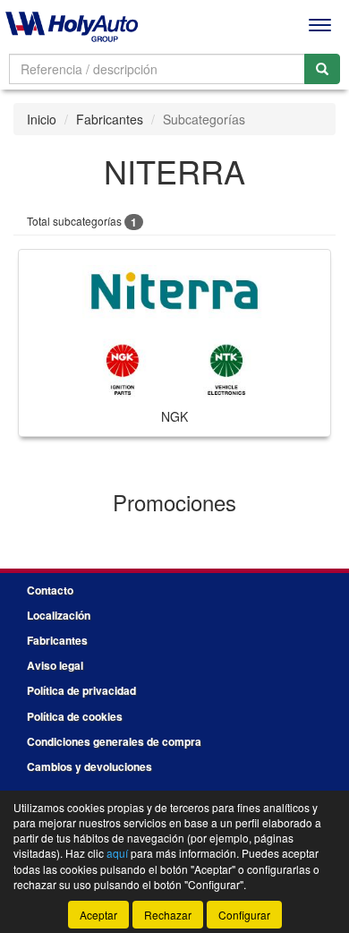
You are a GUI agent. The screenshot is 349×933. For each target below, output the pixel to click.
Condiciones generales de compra (114, 741)
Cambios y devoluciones (89, 766)
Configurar (244, 914)
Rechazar (168, 914)
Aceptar (98, 914)
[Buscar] (322, 69)
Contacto (50, 590)
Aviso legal (55, 665)
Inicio (41, 119)
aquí (117, 852)
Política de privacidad (81, 690)
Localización (58, 615)
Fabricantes (109, 119)
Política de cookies (75, 716)
